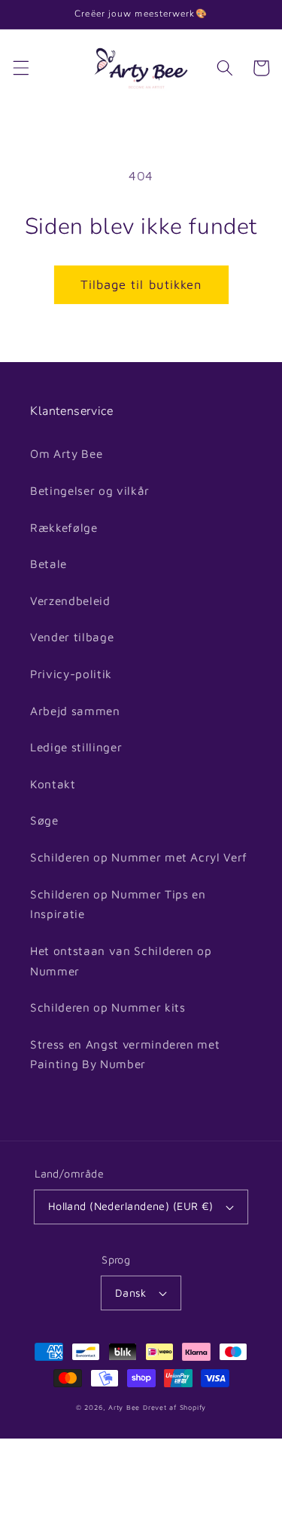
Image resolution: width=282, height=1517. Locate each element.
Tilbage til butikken (141, 284)
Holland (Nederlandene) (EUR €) (131, 1205)
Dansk (131, 1292)
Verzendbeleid (70, 600)
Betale (48, 563)
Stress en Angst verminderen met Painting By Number (125, 1054)
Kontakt (53, 784)
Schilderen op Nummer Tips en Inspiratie (117, 904)
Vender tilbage (72, 636)
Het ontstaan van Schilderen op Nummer (121, 961)
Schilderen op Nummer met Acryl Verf (138, 857)
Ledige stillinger (76, 747)
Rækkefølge (64, 527)
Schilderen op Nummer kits (108, 1007)
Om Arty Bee (66, 453)
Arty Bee (124, 1407)
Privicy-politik (71, 673)
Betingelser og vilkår (90, 490)
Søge (44, 820)
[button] (20, 68)
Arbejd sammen (75, 710)
